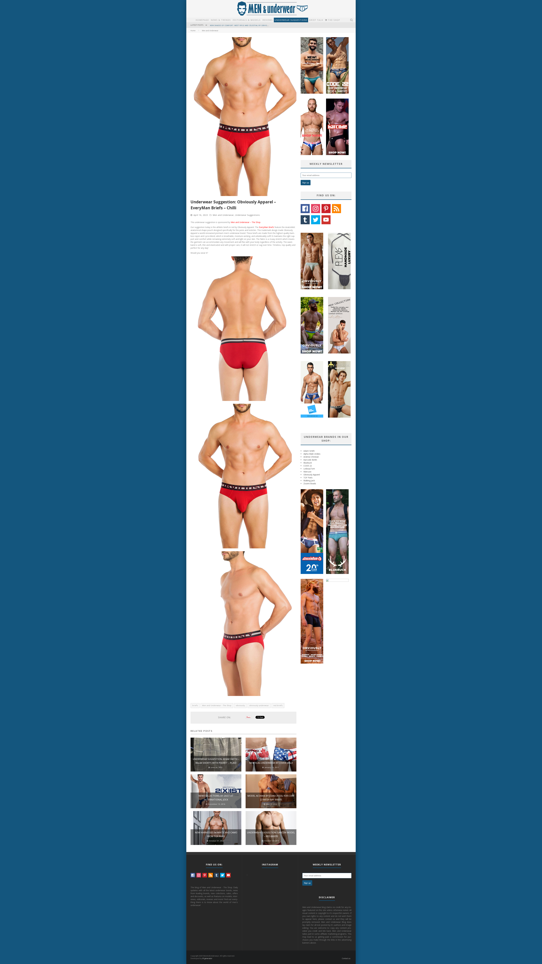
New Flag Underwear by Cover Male (271, 762)
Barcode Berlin (310, 459)
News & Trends (221, 20)
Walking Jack (309, 480)
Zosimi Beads (309, 483)
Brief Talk (316, 20)
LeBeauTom (309, 468)
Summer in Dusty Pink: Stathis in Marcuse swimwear (235, 25)
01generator (207, 958)
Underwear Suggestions (291, 20)
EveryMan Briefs (266, 227)
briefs (195, 705)
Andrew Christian (311, 456)
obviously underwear (259, 705)
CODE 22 (307, 465)
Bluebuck (307, 462)
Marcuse (307, 471)
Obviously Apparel (311, 474)
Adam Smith (309, 451)
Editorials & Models (247, 20)
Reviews (268, 20)
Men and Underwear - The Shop (216, 705)
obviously (240, 705)
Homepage (202, 20)
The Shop (333, 20)
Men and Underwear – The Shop (245, 222)
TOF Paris (307, 477)
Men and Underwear (223, 215)
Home (193, 30)
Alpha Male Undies (311, 453)
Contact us (346, 958)
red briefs (278, 705)
